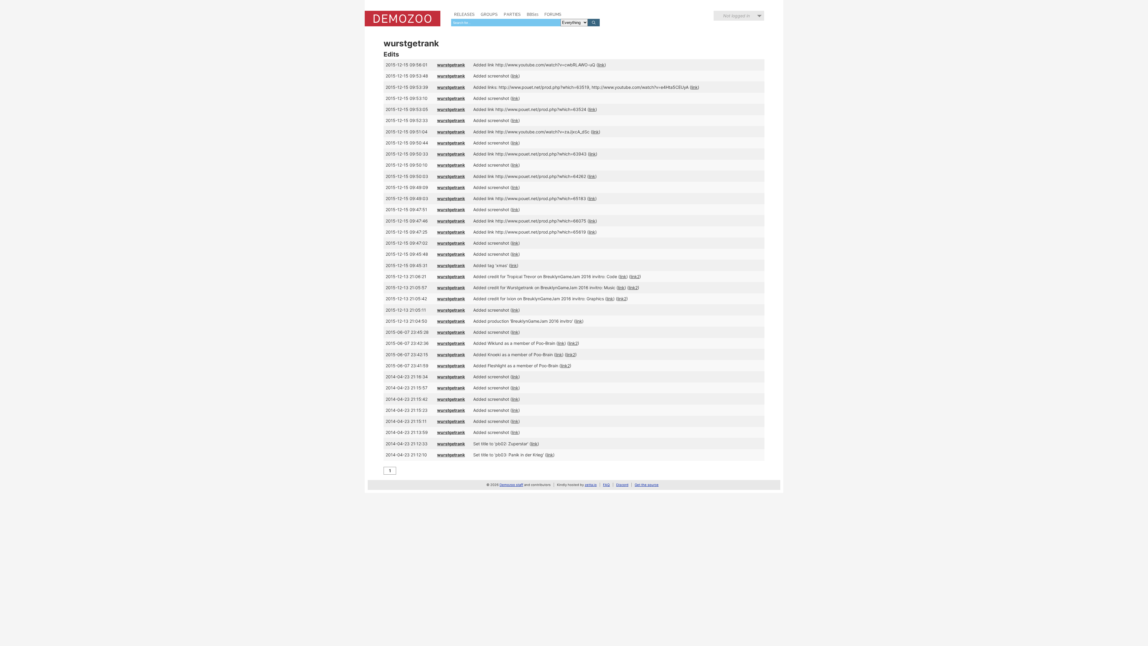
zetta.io (591, 485)
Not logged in (736, 15)
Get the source (647, 485)
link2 (635, 276)
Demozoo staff (511, 485)
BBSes (532, 14)
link (601, 64)
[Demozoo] (402, 18)
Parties (512, 14)
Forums (552, 14)
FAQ (606, 485)
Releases (464, 14)
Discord (622, 485)
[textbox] (506, 22)
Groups (489, 14)
